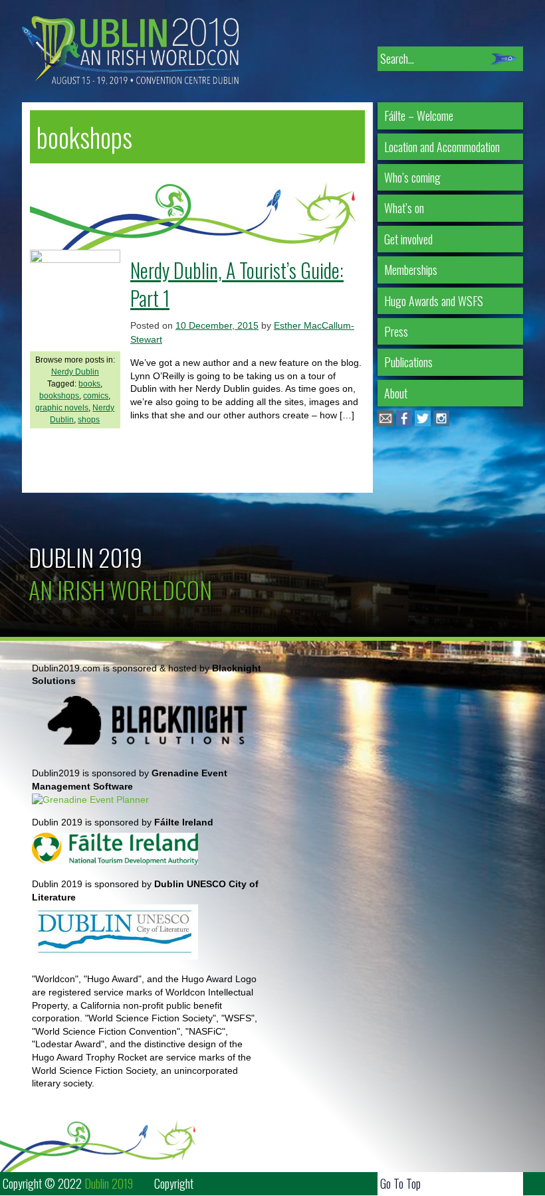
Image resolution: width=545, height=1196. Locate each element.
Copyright (173, 1183)
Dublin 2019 (85, 556)
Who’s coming (412, 177)
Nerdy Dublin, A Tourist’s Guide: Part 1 (237, 284)
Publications (408, 362)
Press (396, 331)
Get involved (408, 239)
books (89, 383)
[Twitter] (423, 423)
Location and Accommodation (442, 146)
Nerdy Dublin (75, 372)
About (395, 393)
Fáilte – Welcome (418, 115)
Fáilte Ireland (183, 822)
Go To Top (400, 1183)
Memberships (410, 269)
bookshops (59, 395)
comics (95, 395)
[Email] (385, 423)
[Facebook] (404, 423)
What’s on (404, 207)
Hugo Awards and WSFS (433, 300)
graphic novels (61, 407)
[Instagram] (441, 423)
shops (89, 419)
